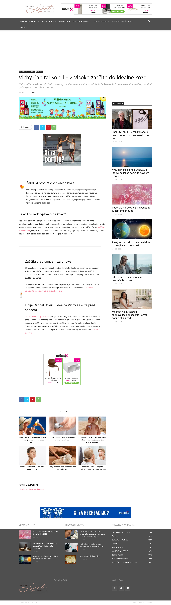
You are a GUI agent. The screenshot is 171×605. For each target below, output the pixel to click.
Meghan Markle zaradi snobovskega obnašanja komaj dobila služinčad (129, 315)
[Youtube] (127, 588)
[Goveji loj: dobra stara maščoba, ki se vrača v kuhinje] (62, 455)
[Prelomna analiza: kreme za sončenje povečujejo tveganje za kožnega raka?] (32, 426)
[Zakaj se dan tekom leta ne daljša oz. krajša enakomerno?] (132, 229)
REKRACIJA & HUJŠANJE (81, 21)
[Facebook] (36, 127)
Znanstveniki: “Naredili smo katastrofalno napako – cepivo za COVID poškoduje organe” (92, 534)
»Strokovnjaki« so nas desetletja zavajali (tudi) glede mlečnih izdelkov (45, 546)
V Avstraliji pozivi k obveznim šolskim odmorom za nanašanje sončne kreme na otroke (92, 439)
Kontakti (133, 603)
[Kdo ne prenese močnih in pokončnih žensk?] (132, 264)
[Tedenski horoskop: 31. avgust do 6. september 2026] (132, 194)
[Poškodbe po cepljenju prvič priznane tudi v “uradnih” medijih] (71, 547)
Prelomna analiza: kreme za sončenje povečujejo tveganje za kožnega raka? (32, 439)
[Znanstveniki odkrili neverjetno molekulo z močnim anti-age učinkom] (92, 455)
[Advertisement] (85, 51)
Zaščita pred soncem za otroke (48, 262)
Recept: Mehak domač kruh (90, 556)
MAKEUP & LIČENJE (48, 21)
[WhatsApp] (53, 127)
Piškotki (141, 603)
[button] (149, 21)
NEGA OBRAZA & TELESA (28, 21)
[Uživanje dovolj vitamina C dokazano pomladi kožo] (32, 455)
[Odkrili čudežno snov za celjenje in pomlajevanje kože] (62, 426)
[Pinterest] (48, 127)
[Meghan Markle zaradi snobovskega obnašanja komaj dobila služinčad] (132, 299)
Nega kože (39, 71)
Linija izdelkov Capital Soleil (37, 316)
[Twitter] (42, 127)
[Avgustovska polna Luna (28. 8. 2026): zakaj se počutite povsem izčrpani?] (132, 157)
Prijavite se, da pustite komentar (32, 489)
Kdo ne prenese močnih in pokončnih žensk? (127, 279)
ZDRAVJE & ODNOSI (100, 21)
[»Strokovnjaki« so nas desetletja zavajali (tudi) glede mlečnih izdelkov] (25, 546)
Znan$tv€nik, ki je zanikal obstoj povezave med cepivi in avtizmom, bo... (131, 135)
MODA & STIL (63, 21)
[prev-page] (59, 474)
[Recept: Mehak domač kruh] (70, 559)
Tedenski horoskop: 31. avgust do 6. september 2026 (131, 209)
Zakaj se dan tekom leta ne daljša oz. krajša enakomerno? (131, 244)
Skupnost (24, 27)
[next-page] (63, 474)
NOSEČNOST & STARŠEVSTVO (121, 21)
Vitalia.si (149, 603)
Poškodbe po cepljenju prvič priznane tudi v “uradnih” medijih (92, 545)
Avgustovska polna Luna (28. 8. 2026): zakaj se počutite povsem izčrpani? (130, 173)
